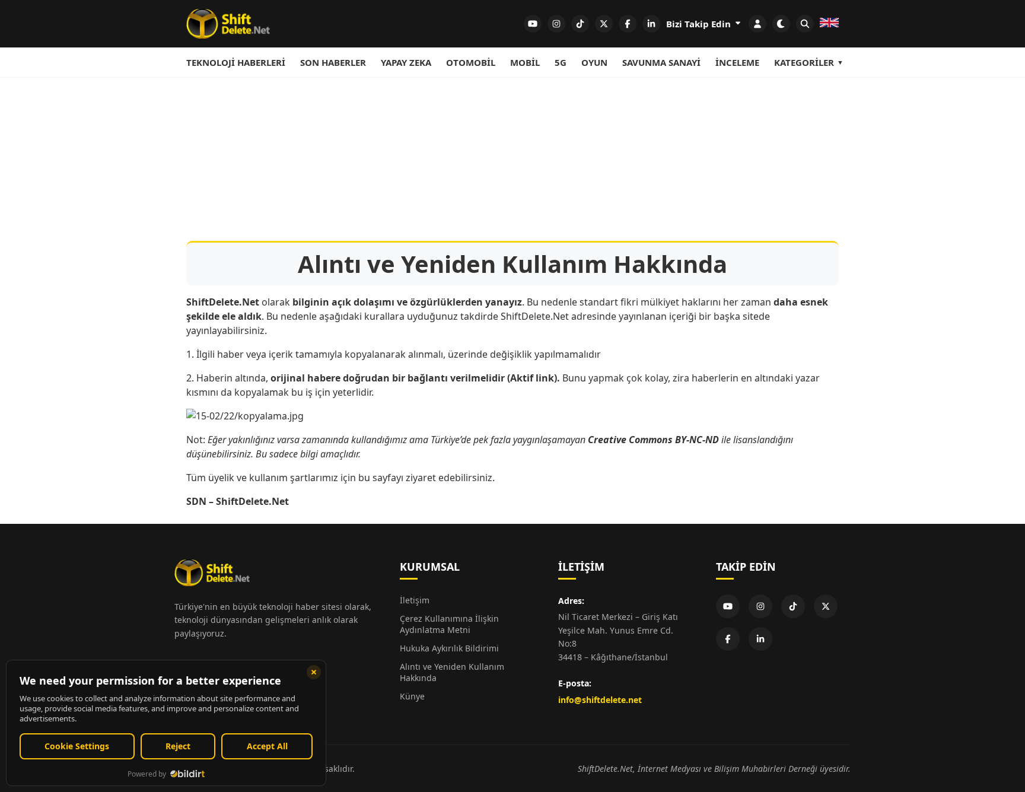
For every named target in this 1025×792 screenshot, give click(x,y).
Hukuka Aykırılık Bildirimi (449, 648)
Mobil (525, 62)
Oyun (594, 62)
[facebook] (627, 24)
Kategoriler (804, 62)
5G (560, 62)
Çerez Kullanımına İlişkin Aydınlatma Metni (449, 624)
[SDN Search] (805, 24)
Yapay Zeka (406, 62)
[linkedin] (651, 24)
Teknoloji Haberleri (235, 62)
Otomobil (470, 62)
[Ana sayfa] (228, 24)
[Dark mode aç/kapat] (781, 24)
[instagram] (556, 24)
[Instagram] (760, 606)
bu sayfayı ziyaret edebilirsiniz (425, 477)
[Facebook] (728, 639)
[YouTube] (728, 606)
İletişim (414, 600)
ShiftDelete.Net (252, 501)
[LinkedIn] (760, 639)
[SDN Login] (757, 24)
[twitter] (604, 24)
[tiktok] (580, 24)
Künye (412, 696)
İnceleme (737, 62)
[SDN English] (829, 24)
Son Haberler (333, 62)
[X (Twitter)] (826, 606)
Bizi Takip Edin (699, 24)
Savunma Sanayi (661, 62)
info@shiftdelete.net (600, 699)
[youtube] (533, 24)
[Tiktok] (793, 606)
